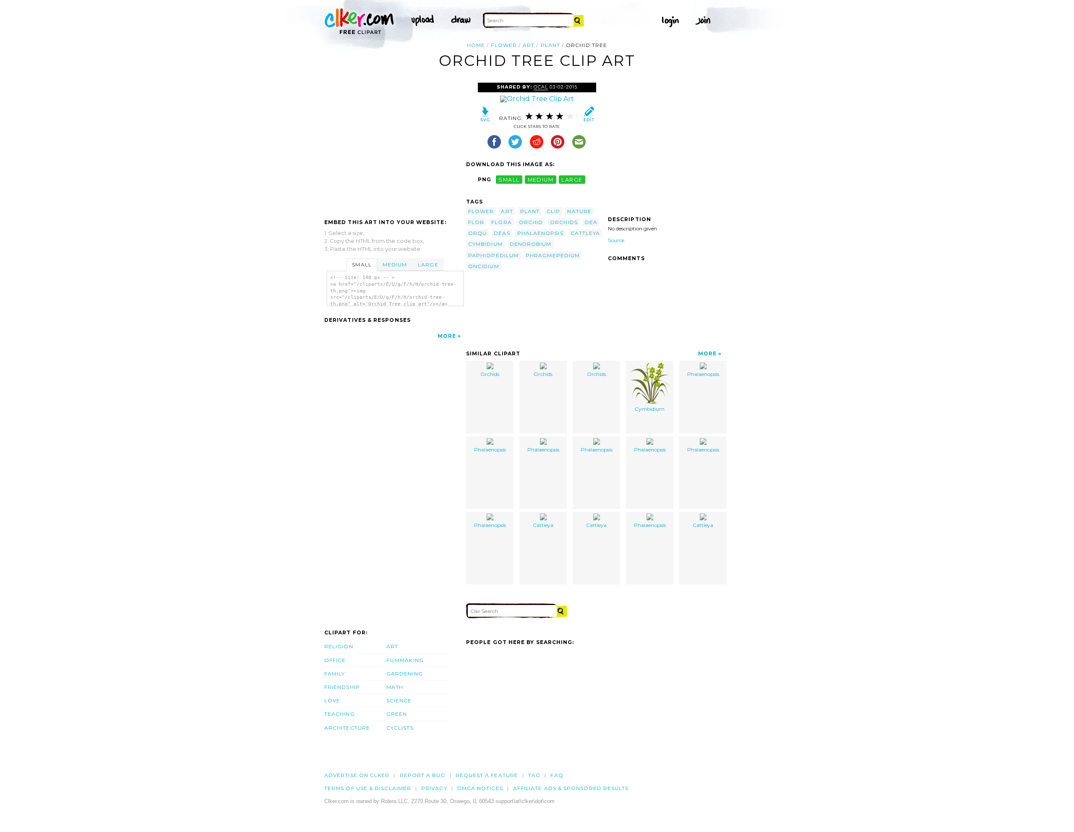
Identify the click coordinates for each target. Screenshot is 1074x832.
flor (476, 222)
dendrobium (531, 244)
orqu (477, 233)
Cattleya (543, 525)
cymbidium (485, 244)
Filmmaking (405, 660)
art (528, 45)
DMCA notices (480, 788)
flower (503, 45)
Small (361, 264)
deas (502, 233)
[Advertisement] (394, 145)
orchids (564, 222)
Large (428, 264)
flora (501, 222)
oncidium (483, 266)
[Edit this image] (588, 116)
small (508, 179)
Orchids (489, 374)
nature (579, 211)
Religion (338, 646)
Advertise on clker (356, 775)
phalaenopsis (540, 233)
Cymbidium (650, 409)
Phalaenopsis (703, 374)
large (571, 179)
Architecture (347, 728)
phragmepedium (553, 255)
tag (534, 775)
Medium (395, 264)
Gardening (404, 673)
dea (591, 222)
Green (396, 714)
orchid (531, 222)
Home (476, 45)
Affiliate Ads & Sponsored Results (571, 788)
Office (335, 660)
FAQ (556, 775)
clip (553, 211)
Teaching (339, 714)
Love (332, 700)
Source (616, 240)
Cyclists (400, 728)
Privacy (434, 788)
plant (550, 45)
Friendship (342, 687)
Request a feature (487, 775)
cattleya (585, 233)
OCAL (541, 87)
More (447, 336)
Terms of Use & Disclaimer (367, 788)
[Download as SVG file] (485, 116)
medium (541, 179)
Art (392, 646)
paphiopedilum (493, 255)
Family (334, 673)
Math (394, 687)
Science (399, 700)
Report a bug (423, 775)
